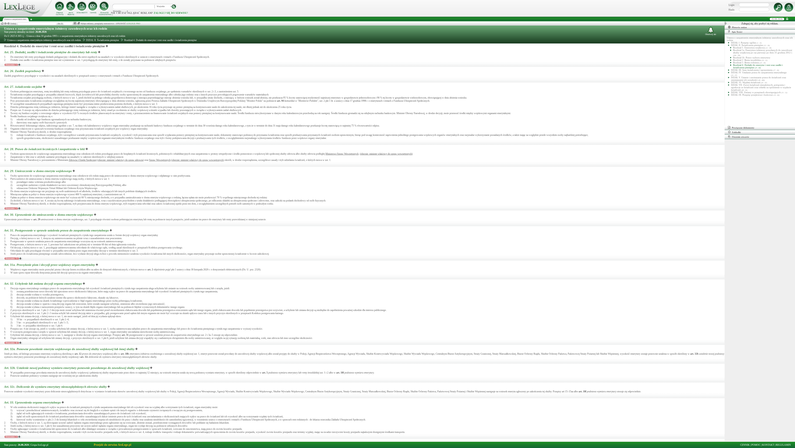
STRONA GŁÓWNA (60, 14)
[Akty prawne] (70, 6)
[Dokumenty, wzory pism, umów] (82, 6)
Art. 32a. (69, 349)
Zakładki (736, 132)
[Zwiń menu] (787, 19)
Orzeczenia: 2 (11, 437)
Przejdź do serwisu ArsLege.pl (112, 444)
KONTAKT (768, 444)
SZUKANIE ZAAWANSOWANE (104, 14)
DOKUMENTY (82, 13)
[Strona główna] (26, 15)
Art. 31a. (49, 264)
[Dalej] (8, 23)
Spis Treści (737, 32)
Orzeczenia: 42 (12, 343)
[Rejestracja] (789, 7)
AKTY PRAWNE (70, 14)
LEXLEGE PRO (133, 23)
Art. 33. (32, 402)
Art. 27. (23, 86)
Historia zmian (739, 27)
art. (280, 100)
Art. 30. (48, 214)
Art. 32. (43, 283)
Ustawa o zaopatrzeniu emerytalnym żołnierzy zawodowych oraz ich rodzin (55, 28)
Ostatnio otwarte (740, 137)
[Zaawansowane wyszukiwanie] (104, 6)
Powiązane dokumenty (743, 127)
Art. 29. (38, 171)
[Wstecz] (5, 23)
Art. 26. (22, 71)
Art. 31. (56, 230)
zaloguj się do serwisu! (171, 13)
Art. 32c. (55, 386)
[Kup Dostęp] (93, 6)
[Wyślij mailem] (78, 23)
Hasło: (732, 9)
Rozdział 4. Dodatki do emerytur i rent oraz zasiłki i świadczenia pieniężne (160, 40)
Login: (732, 5)
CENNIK (93, 13)
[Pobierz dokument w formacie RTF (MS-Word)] (74, 23)
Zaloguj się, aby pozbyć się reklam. (759, 23)
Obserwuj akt (710, 34)
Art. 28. (44, 149)
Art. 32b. (76, 368)
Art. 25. (50, 52)
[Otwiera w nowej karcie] (107, 46)
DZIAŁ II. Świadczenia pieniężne (102, 40)
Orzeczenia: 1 (11, 65)
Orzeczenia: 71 (12, 259)
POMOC (755, 444)
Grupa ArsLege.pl (39, 444)
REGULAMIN (783, 444)
